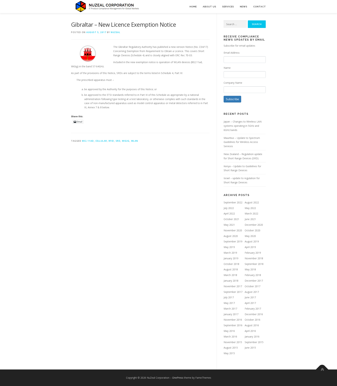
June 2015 (250, 347)
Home (193, 6)
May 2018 (250, 269)
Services (228, 6)
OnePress (177, 377)
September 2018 (254, 264)
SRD (118, 140)
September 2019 (233, 241)
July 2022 (229, 208)
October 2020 (252, 230)
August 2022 (252, 202)
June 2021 (250, 219)
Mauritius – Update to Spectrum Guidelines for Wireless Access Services (242, 142)
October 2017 (252, 286)
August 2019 (252, 241)
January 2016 (252, 336)
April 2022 (229, 213)
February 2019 (253, 252)
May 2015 (229, 353)
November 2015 (233, 342)
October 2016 (252, 319)
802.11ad (88, 140)
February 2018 (253, 275)
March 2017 (230, 308)
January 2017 (231, 314)
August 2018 (231, 269)
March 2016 (230, 336)
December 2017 (254, 280)
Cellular (101, 140)
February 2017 (253, 308)
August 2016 (252, 325)
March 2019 (230, 252)
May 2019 (229, 247)
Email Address (232, 52)
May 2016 (229, 331)
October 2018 (231, 264)
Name (227, 67)
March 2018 (230, 275)
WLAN (134, 140)
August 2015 (231, 347)
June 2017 (250, 297)
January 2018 (231, 280)
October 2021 (231, 219)
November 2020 (233, 230)
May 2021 (229, 224)
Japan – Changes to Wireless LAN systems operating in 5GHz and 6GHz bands (243, 126)
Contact (259, 6)
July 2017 (229, 297)
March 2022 (251, 213)
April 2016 (250, 331)
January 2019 (231, 258)
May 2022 (250, 208)
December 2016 (254, 314)
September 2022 (233, 202)
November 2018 (254, 258)
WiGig (126, 140)
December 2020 (254, 224)
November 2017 (233, 286)
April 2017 (250, 303)
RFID (111, 140)
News (243, 6)
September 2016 (233, 325)
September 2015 (254, 342)
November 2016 (233, 319)
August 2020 (231, 236)
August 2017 (252, 292)
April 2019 (250, 247)
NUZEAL (115, 32)
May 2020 (250, 236)
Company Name (233, 82)
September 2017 (233, 292)
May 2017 (229, 303)
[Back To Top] (322, 369)
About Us (209, 6)
